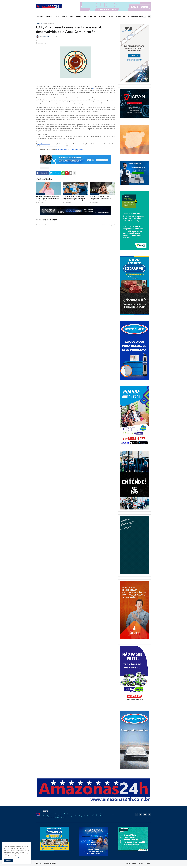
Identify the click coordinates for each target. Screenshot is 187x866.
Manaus (64, 16)
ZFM (71, 16)
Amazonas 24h (49, 23)
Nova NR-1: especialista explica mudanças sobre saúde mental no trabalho (100, 198)
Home (39, 16)
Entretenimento (137, 16)
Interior (78, 16)
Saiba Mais (17, 858)
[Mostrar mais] (74, 173)
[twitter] (140, 814)
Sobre (134, 863)
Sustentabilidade (90, 16)
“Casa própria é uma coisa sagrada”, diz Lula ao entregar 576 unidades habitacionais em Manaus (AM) (74, 198)
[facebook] (136, 814)
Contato (140, 863)
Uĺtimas (49, 16)
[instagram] (149, 814)
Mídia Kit (148, 863)
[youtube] (145, 814)
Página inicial (40, 23)
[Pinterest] (67, 173)
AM (57, 16)
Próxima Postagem (108, 225)
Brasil (111, 16)
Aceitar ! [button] (8, 860)
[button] (144, 17)
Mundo (118, 16)
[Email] (70, 173)
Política (126, 16)
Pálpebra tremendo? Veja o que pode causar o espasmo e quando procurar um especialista (47, 198)
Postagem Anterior (43, 225)
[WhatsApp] (63, 173)
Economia (102, 16)
